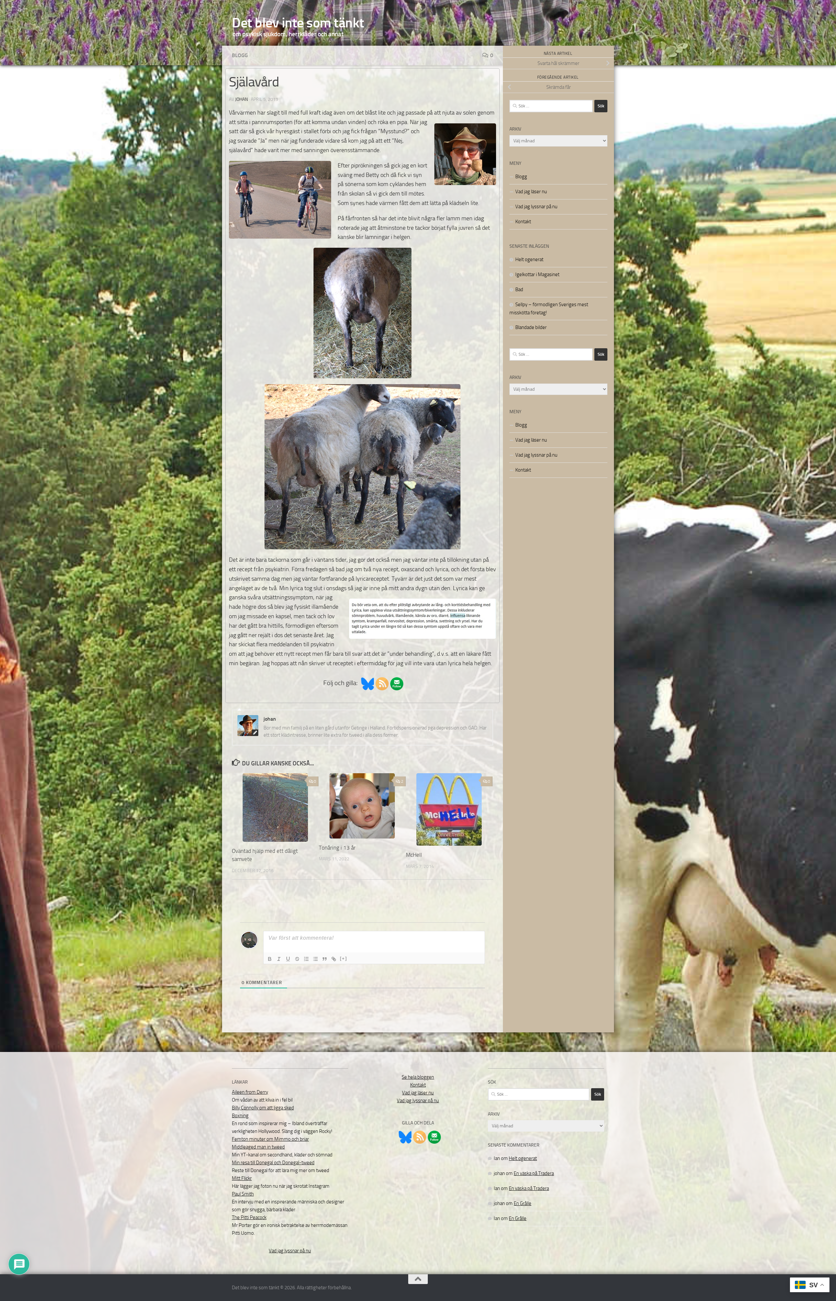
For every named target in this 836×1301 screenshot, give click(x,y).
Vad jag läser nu (531, 192)
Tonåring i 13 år (337, 847)
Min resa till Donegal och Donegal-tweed (273, 1163)
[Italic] (278, 959)
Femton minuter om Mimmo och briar (270, 1139)
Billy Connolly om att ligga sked (263, 1108)
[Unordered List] (315, 959)
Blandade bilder (531, 327)
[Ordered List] (306, 959)
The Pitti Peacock (249, 1217)
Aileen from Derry (250, 1092)
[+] (343, 958)
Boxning (240, 1116)
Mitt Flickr (242, 1178)
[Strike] (297, 959)
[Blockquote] (324, 959)
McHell (414, 855)
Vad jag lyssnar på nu (536, 207)
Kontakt (523, 222)
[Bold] (269, 959)
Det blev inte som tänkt (298, 23)
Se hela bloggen (418, 1077)
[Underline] (288, 959)
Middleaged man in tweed (258, 1147)
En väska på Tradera (534, 1173)
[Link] (333, 959)
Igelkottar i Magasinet (537, 274)
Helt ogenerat (529, 259)
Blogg (240, 55)
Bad (519, 289)
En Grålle (522, 1203)
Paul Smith (243, 1194)
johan (241, 99)
